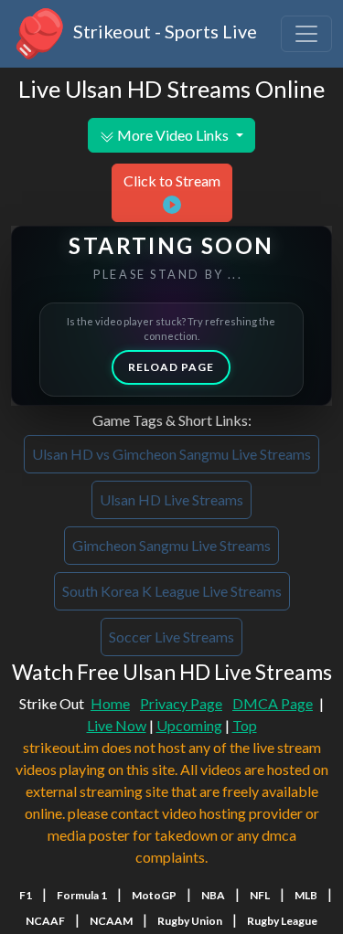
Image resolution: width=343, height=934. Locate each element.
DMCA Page (272, 703)
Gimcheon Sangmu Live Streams (171, 545)
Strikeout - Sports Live (163, 31)
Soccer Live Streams (171, 636)
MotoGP (154, 895)
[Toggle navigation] (306, 34)
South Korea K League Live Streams (172, 591)
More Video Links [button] (172, 134)
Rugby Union (189, 921)
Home (110, 703)
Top (244, 725)
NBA (213, 895)
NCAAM (111, 921)
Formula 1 (82, 895)
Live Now (116, 725)
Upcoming (189, 725)
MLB (306, 895)
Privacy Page (181, 703)
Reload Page (171, 367)
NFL (260, 895)
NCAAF (45, 921)
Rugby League (282, 921)
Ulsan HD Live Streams (171, 499)
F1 (25, 895)
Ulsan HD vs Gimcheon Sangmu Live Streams (171, 453)
